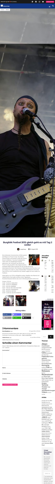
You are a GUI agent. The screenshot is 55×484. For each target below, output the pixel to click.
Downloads (49, 353)
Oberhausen (50, 369)
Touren (44, 389)
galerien (44, 358)
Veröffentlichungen (48, 390)
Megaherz (46, 422)
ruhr (43, 380)
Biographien (48, 349)
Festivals (45, 356)
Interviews (43, 361)
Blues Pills (48, 402)
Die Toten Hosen (46, 409)
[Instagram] (39, 1)
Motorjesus (44, 426)
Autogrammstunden (47, 347)
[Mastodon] (32, 1)
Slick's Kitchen (48, 433)
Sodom (43, 434)
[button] (53, 6)
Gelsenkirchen (46, 360)
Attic (48, 400)
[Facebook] (36, 1)
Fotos (51, 356)
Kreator (47, 419)
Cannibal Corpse (45, 404)
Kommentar (6, 350)
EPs (45, 354)
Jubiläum (47, 361)
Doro (45, 410)
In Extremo (48, 415)
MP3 (43, 369)
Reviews (43, 372)
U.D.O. (48, 441)
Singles (44, 383)
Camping (43, 351)
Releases (46, 371)
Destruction (44, 405)
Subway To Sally (45, 438)
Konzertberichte (47, 363)
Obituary (48, 426)
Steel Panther (46, 436)
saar (52, 380)
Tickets (44, 387)
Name (4, 367)
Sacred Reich (49, 429)
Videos (44, 392)
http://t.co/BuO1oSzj (26, 335)
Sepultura (43, 433)
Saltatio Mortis (46, 431)
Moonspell (46, 424)
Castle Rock (47, 351)
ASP (46, 400)
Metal (51, 367)
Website (4, 379)
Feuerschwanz (45, 412)
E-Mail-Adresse (6, 373)
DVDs (43, 354)
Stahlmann (48, 434)
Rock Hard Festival (47, 378)
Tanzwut (48, 439)
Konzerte (45, 365)
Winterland (47, 443)
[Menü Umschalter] (49, 6)
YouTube (43, 394)
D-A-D (50, 404)
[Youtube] (43, 1)
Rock (43, 376)
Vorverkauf (49, 392)
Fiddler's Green (46, 414)
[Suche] (50, 337)
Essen (47, 354)
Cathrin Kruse (5, 337)
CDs (44, 352)
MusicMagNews (6, 331)
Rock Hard (47, 376)
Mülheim (46, 369)
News (7, 9)
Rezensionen (47, 374)
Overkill (44, 429)
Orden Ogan (48, 428)
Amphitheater (46, 346)
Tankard (44, 439)
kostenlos (44, 367)
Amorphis (44, 400)
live (47, 367)
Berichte (43, 349)
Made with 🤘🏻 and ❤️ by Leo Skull (9, 1)
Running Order (48, 380)
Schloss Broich (45, 381)
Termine (45, 385)
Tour (48, 387)
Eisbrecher (49, 410)
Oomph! (43, 428)
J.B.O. (44, 417)
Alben (44, 344)
